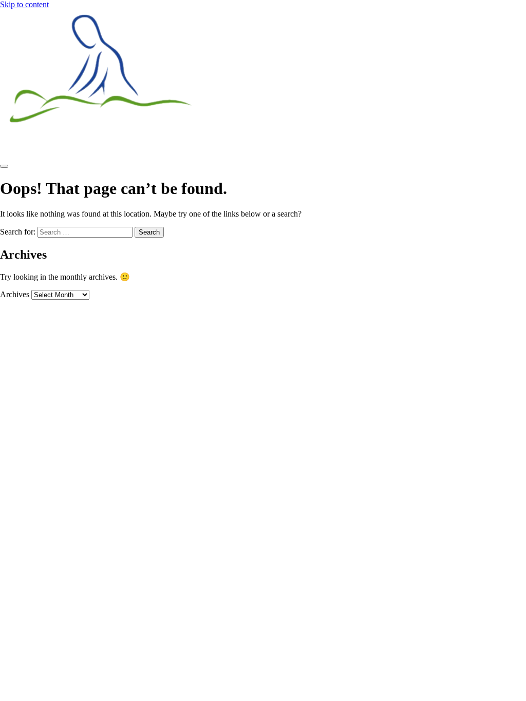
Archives (14, 294)
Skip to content (24, 4)
